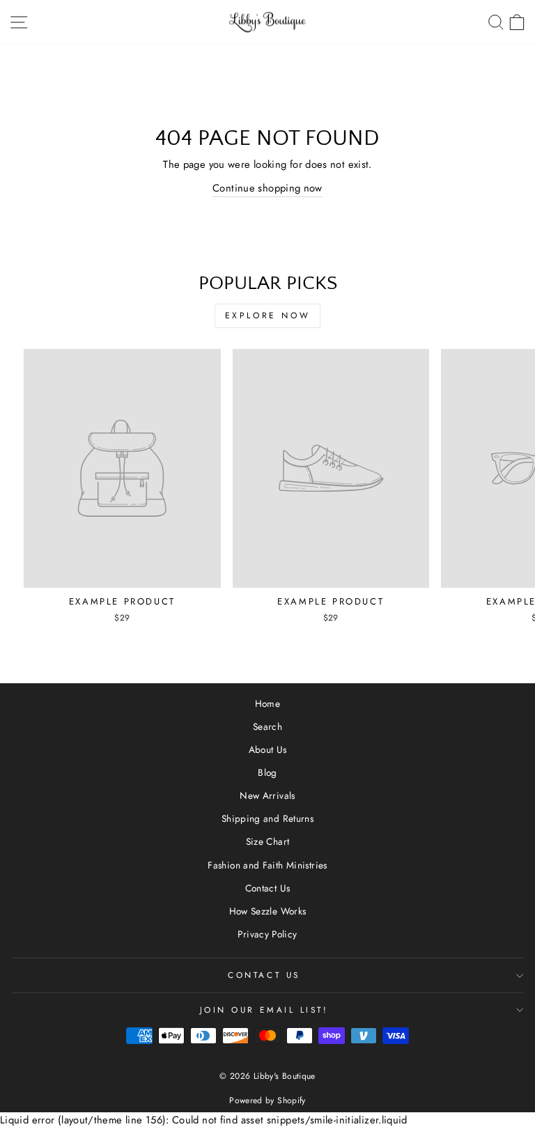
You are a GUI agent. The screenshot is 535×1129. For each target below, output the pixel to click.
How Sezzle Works (268, 911)
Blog (267, 772)
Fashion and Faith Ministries (267, 865)
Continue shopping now (267, 188)
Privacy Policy (267, 934)
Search (267, 726)
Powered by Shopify (267, 1100)
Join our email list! (264, 1009)
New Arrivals (267, 795)
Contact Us (267, 888)
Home (267, 703)
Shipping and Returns (267, 818)
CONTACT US (264, 975)
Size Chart (268, 841)
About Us (268, 749)
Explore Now (268, 315)
